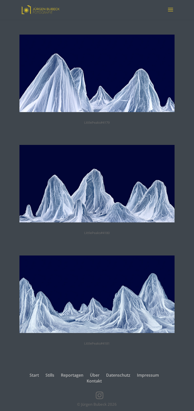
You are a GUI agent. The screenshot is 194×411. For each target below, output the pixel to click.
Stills (49, 375)
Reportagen (72, 375)
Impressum (148, 375)
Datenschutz (118, 375)
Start (34, 375)
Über (95, 375)
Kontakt (94, 381)
